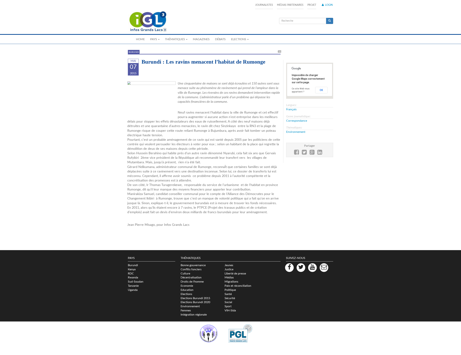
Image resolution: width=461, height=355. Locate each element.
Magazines (201, 39)
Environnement (295, 131)
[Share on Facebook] (296, 153)
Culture (185, 273)
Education (187, 290)
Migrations (231, 281)
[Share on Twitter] (304, 153)
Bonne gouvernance (193, 265)
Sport (228, 306)
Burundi (134, 52)
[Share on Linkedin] (319, 153)
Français (291, 109)
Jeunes (229, 265)
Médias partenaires (290, 5)
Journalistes (264, 5)
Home (140, 39)
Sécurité (230, 298)
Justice (229, 269)
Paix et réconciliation (238, 285)
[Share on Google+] (312, 153)
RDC (131, 273)
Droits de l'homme (192, 281)
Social (228, 302)
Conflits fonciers (191, 269)
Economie (187, 285)
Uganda (133, 290)
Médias (229, 277)
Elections (186, 294)
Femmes (186, 310)
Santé (228, 294)
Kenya (132, 269)
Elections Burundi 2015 (195, 298)
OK (321, 90)
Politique (230, 290)
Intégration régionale (194, 314)
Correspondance (296, 120)
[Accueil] (147, 22)
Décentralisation (191, 277)
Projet (311, 5)
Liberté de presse (235, 273)
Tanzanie (133, 285)
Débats (220, 39)
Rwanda (133, 277)
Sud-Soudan (135, 281)
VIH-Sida (230, 310)
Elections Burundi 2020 (195, 302)
